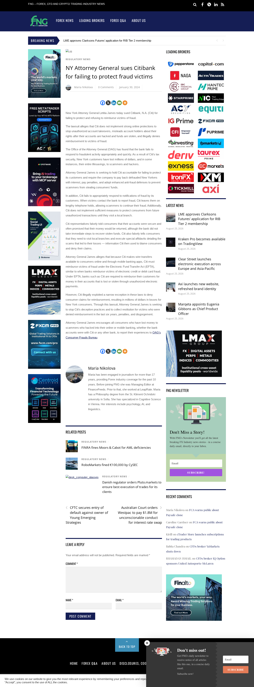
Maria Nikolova (83, 87)
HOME (74, 663)
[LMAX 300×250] (194, 374)
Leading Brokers (92, 20)
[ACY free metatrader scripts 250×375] (44, 151)
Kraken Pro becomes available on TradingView (201, 241)
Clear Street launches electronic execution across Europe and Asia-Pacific (199, 264)
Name (69, 600)
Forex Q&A (118, 20)
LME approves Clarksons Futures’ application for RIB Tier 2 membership (107, 40)
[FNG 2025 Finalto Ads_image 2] (194, 618)
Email (119, 600)
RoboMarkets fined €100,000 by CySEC (109, 465)
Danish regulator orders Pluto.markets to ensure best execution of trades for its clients (131, 487)
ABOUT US (109, 663)
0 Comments (106, 87)
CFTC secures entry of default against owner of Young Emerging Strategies (87, 515)
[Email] (119, 102)
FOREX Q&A (90, 663)
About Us (139, 20)
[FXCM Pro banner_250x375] (44, 368)
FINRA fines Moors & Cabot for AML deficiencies (116, 447)
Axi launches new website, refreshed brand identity (198, 286)
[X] (108, 102)
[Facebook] (102, 102)
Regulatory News (78, 59)
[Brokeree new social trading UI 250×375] (44, 259)
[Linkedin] (113, 102)
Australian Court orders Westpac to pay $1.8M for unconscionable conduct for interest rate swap (140, 515)
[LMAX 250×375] (44, 313)
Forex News (65, 20)
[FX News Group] (38, 26)
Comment (72, 564)
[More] (125, 102)
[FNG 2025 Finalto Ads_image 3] (44, 97)
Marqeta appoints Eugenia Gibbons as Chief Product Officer (198, 309)
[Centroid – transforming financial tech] (44, 422)
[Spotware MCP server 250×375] (44, 205)
